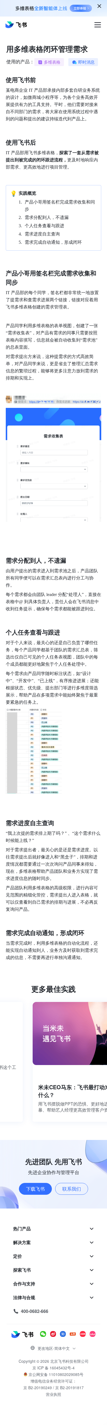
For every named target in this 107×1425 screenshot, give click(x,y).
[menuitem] (53, 1228)
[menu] (53, 1270)
